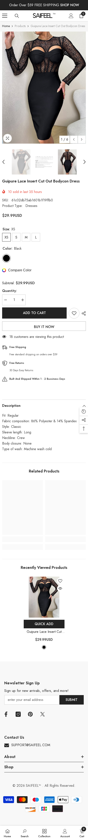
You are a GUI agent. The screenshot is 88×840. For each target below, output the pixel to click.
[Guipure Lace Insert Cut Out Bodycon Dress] (44, 597)
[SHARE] (82, 313)
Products (20, 26)
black (44, 647)
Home (6, 26)
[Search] (16, 15)
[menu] (4, 15)
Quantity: (9, 290)
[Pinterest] (30, 714)
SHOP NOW (69, 5)
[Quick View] (60, 588)
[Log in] (71, 15)
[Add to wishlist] (74, 313)
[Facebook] (5, 714)
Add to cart (34, 312)
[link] (22, 539)
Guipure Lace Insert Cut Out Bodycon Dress (44, 632)
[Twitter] (42, 714)
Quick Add (44, 623)
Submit (72, 699)
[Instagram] (18, 714)
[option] (44, 88)
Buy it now (44, 326)
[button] (74, 139)
